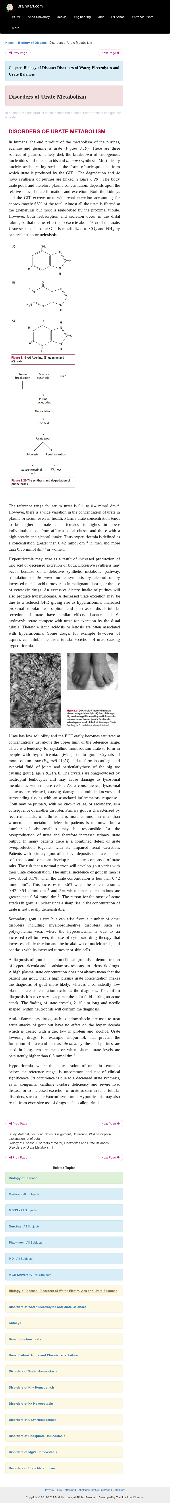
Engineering (82, 17)
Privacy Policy (53, 1490)
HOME (16, 17)
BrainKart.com (30, 6)
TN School (118, 17)
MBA (100, 17)
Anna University (39, 17)
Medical (61, 17)
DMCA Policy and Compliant (108, 1490)
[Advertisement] (147, 106)
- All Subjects (24, 1194)
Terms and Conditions (76, 1490)
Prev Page (19, 53)
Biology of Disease (32, 42)
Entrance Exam (142, 17)
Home (9, 42)
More (15, 28)
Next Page (109, 53)
